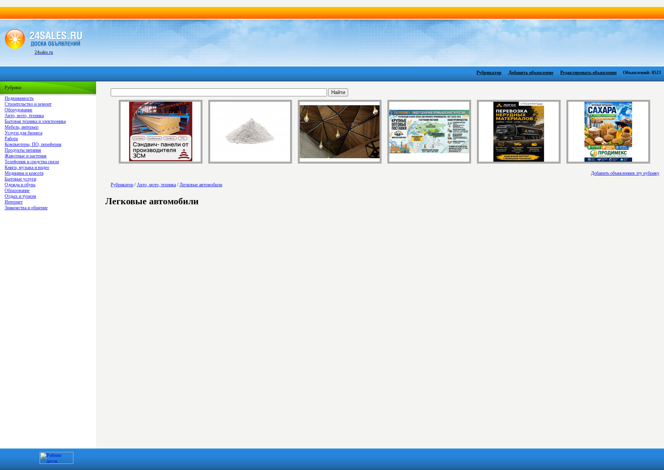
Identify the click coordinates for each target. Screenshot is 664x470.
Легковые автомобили (200, 184)
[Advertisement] (371, 42)
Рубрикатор (488, 72)
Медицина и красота (24, 173)
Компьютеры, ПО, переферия (33, 144)
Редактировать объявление (588, 72)
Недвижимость (19, 98)
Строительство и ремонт (28, 104)
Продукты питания (23, 150)
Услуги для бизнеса (23, 133)
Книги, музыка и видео (27, 167)
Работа (11, 138)
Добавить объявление (530, 72)
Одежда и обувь (20, 184)
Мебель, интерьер (21, 127)
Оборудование (18, 110)
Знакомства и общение (26, 207)
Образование (17, 190)
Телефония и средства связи (32, 161)
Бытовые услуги (20, 179)
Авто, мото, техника (24, 115)
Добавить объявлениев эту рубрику (625, 173)
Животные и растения (25, 156)
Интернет (14, 202)
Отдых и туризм (20, 196)
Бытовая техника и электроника (35, 121)
